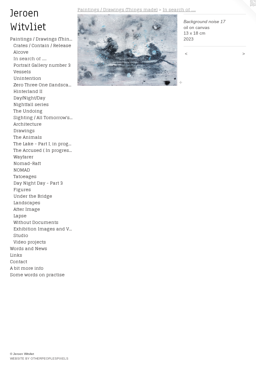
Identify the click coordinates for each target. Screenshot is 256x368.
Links (16, 255)
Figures (22, 189)
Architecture (27, 124)
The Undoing (27, 111)
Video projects (29, 242)
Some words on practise (37, 274)
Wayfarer (23, 156)
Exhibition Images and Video (43, 228)
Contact (18, 261)
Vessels (22, 71)
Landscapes (26, 202)
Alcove (20, 52)
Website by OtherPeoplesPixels (39, 358)
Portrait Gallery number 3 (42, 65)
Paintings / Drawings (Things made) (41, 39)
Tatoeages (25, 176)
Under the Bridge (32, 196)
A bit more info (26, 268)
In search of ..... (30, 58)
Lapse (20, 215)
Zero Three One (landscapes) (43, 84)
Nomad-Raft (27, 163)
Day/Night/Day (29, 97)
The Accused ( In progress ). (43, 150)
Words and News (28, 248)
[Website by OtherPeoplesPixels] (243, 12)
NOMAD (21, 170)
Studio (20, 235)
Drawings (24, 130)
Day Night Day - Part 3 (38, 183)
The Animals (27, 137)
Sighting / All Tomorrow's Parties (43, 117)
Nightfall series (31, 104)
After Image (26, 209)
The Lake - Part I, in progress (43, 143)
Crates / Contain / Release (42, 45)
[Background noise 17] (127, 50)
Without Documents (35, 222)
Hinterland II (27, 91)
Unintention (27, 78)
